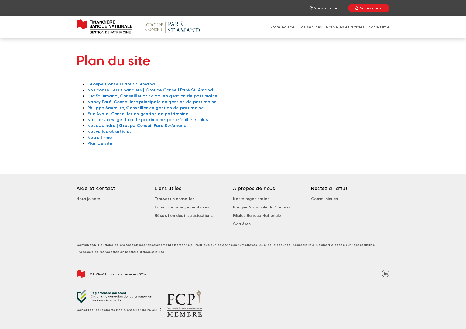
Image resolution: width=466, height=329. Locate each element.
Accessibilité (303, 245)
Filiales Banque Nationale (257, 215)
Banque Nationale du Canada (261, 207)
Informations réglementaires (182, 207)
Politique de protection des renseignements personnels (145, 245)
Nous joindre (88, 199)
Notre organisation (251, 199)
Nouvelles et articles (345, 27)
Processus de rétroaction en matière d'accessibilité (120, 252)
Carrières (242, 224)
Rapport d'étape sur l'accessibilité (345, 245)
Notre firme (379, 27)
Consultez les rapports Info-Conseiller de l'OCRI (117, 310)
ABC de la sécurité (274, 245)
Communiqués (324, 199)
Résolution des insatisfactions (184, 215)
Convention (86, 245)
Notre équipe (282, 27)
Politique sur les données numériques (226, 245)
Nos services (310, 27)
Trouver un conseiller (174, 199)
